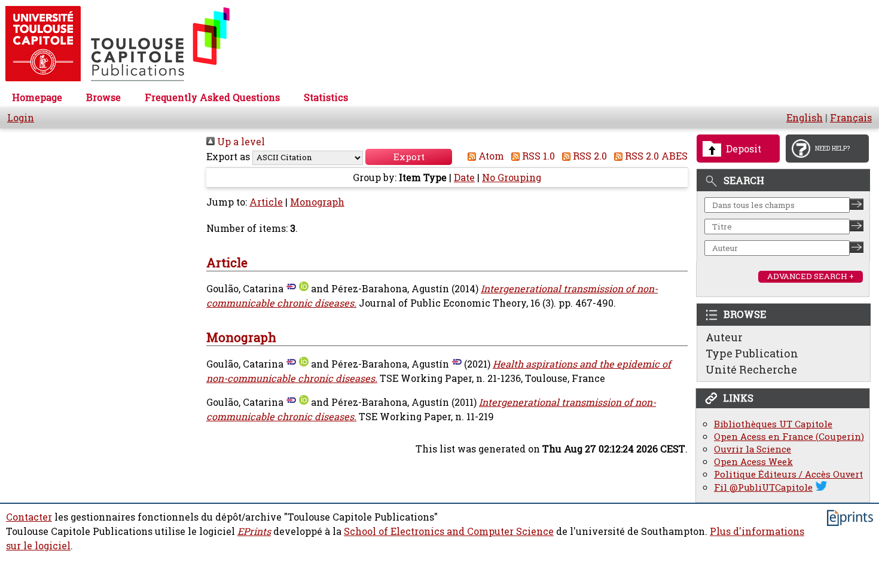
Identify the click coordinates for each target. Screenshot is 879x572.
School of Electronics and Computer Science (449, 531)
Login (20, 117)
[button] (408, 157)
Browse (103, 97)
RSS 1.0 (537, 156)
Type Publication (752, 353)
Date (464, 177)
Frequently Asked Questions (212, 97)
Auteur (724, 337)
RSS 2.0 (588, 156)
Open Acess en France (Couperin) (789, 436)
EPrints (254, 531)
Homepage (37, 97)
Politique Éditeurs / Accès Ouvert (788, 474)
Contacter (29, 517)
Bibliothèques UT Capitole (773, 424)
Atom (490, 156)
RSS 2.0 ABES (655, 156)
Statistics (326, 97)
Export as (228, 156)
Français (851, 117)
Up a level (240, 141)
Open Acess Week (753, 461)
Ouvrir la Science (752, 449)
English (804, 117)
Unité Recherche (751, 369)
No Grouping (511, 177)
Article (266, 202)
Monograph (317, 202)
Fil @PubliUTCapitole (763, 487)
